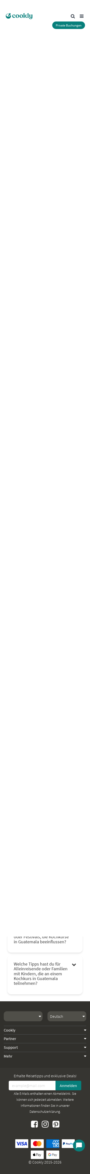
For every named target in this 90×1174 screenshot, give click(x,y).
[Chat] (79, 1146)
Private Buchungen (69, 25)
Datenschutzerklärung (45, 1111)
